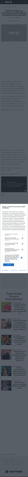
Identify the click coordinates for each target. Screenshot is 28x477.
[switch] (22, 238)
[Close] (24, 206)
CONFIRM (8, 264)
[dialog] (14, 238)
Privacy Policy (22, 270)
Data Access (14, 270)
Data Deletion (5, 270)
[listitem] (14, 235)
